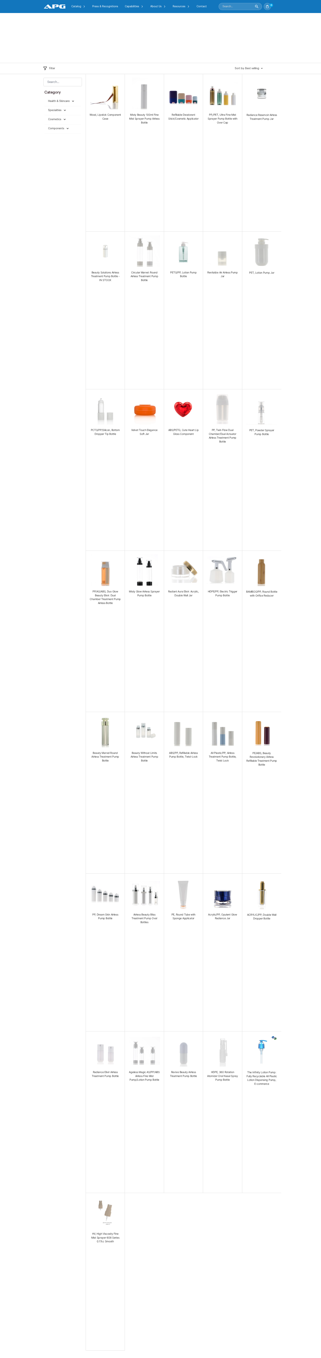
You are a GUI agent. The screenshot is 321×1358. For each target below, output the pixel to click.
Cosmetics (55, 119)
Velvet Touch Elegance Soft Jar (144, 431)
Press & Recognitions (105, 6)
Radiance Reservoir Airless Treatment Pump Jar (262, 116)
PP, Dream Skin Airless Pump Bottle (105, 916)
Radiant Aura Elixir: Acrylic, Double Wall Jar (183, 593)
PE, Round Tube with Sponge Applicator (183, 916)
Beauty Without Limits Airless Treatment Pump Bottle (144, 756)
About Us (156, 6)
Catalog (76, 6)
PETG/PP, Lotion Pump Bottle (183, 274)
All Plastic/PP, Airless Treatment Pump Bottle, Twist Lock (222, 756)
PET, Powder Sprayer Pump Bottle (261, 432)
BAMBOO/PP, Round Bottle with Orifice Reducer (261, 593)
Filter (52, 68)
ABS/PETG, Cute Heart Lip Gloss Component (183, 431)
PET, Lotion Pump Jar (261, 272)
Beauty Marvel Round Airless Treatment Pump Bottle (105, 756)
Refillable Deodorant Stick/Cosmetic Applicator (183, 116)
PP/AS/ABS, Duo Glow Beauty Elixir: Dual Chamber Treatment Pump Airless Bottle (105, 597)
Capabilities (132, 6)
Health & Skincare (59, 101)
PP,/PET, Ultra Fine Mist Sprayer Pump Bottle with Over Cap (222, 118)
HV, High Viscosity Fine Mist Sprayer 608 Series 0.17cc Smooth (105, 1237)
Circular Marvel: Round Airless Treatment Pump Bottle (144, 276)
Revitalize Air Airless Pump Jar (222, 274)
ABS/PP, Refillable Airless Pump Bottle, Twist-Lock (183, 754)
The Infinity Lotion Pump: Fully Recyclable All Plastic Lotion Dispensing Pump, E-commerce (262, 1078)
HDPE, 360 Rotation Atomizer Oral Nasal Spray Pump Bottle (222, 1075)
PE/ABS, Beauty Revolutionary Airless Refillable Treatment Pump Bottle (261, 758)
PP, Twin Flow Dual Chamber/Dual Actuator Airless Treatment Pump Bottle (222, 435)
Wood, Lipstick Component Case (105, 116)
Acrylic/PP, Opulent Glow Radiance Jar (222, 916)
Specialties (55, 110)
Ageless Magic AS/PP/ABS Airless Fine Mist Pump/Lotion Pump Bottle (144, 1075)
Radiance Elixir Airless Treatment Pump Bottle (105, 1074)
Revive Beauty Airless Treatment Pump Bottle (183, 1074)
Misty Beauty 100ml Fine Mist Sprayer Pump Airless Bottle (144, 118)
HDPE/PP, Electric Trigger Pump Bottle (222, 593)
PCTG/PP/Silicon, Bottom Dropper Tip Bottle (105, 431)
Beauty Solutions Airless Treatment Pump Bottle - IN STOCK (105, 276)
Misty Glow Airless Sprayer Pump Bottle (144, 593)
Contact (202, 6)
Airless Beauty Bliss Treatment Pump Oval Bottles (144, 918)
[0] (275, 5)
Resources (179, 6)
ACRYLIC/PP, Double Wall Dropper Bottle (261, 916)
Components (56, 128)
